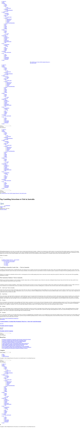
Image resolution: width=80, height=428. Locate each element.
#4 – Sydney (6, 264)
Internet (5, 55)
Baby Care (6, 15)
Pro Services (9, 8)
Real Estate (6, 11)
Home (3, 2)
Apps (5, 54)
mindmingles (8, 205)
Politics (5, 25)
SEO (5, 56)
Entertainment (6, 44)
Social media (6, 58)
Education (4, 51)
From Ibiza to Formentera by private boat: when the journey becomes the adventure (16, 339)
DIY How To (6, 37)
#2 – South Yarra (6, 262)
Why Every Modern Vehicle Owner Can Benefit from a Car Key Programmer (15, 346)
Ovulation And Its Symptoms (6, 331)
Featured (5, 45)
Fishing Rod (9, 83)
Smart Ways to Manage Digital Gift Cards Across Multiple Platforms (14, 341)
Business (3, 3)
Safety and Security (7, 52)
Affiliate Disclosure (5, 356)
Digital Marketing (10, 10)
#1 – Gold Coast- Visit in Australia (9, 261)
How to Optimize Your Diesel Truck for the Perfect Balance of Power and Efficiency (16, 347)
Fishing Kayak (9, 82)
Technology (6, 59)
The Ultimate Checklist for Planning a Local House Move (12, 342)
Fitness (5, 31)
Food (5, 32)
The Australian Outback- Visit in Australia (8, 260)
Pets (5, 24)
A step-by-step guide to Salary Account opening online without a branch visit (15, 343)
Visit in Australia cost (14, 318)
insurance (8, 20)
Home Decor (6, 40)
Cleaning (5, 36)
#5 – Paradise (6, 265)
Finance (5, 5)
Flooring (5, 38)
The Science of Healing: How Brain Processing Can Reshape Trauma (14, 340)
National (5, 48)
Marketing (6, 9)
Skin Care (6, 34)
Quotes (5, 26)
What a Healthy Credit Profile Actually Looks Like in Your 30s (13, 345)
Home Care (4, 35)
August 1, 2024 (2, 206)
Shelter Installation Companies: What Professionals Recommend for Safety (15, 344)
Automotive (6, 13)
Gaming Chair (9, 80)
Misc (5, 47)
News (3, 43)
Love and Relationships (11, 22)
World (5, 50)
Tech (3, 53)
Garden (5, 39)
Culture (3, 12)
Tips (7, 46)
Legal (5, 6)
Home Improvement (7, 41)
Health (3, 29)
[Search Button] (10, 190)
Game (5, 16)
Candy (8, 33)
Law (7, 7)
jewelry (8, 21)
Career (5, 4)
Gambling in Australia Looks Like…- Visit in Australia (10, 259)
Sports (5, 27)
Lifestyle (5, 81)
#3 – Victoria (6, 263)
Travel (3, 60)
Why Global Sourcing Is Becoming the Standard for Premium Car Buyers (14, 348)
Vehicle (8, 14)
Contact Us (4, 1)
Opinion (5, 23)
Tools (5, 42)
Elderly (5, 30)
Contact (3, 355)
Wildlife (5, 28)
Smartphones (6, 57)
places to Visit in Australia (6, 318)
